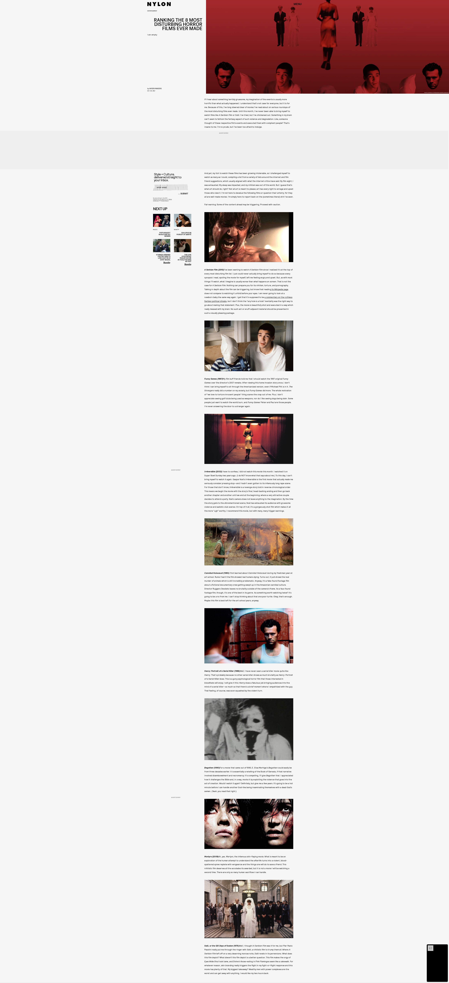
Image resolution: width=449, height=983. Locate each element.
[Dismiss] (445, 946)
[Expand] (429, 946)
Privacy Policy (164, 200)
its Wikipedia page (279, 289)
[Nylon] (159, 4)
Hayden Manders (155, 88)
